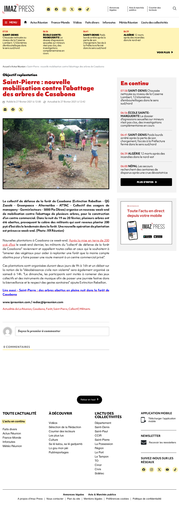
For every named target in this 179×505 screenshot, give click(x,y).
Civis (98, 469)
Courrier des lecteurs (155, 9)
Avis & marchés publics (136, 9)
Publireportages (59, 452)
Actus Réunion (39, 22)
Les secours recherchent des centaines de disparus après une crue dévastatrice (144, 169)
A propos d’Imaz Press (30, 499)
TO (96, 461)
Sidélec (99, 473)
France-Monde (60, 22)
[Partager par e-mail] (5, 109)
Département (103, 423)
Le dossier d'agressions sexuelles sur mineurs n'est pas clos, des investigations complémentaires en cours (54, 44)
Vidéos (77, 22)
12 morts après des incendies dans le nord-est (134, 37)
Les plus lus (56, 436)
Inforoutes (109, 22)
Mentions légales (93, 499)
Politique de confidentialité (147, 499)
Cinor (98, 465)
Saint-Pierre (102, 440)
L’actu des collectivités (154, 22)
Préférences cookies (117, 499)
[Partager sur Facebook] (13, 109)
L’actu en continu (14, 421)
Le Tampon (102, 457)
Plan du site (73, 499)
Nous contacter (54, 499)
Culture (53, 440)
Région (99, 448)
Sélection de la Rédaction (65, 427)
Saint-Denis (102, 427)
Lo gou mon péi (58, 448)
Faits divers (92, 22)
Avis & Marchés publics (102, 495)
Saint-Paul (101, 431)
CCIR (98, 436)
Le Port (99, 452)
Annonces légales (114, 9)
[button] (12, 22)
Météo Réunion (128, 22)
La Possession (104, 444)
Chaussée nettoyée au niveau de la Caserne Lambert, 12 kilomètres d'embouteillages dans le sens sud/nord (15, 41)
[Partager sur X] (21, 109)
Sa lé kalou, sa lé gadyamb (65, 444)
